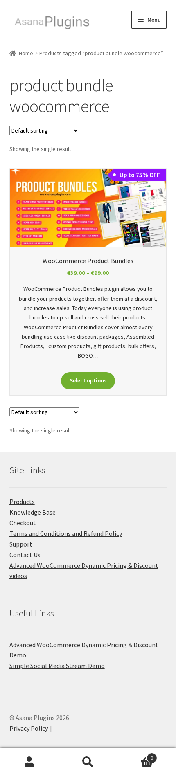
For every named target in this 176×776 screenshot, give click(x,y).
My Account (29, 762)
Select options (88, 380)
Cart (135, 755)
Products (22, 501)
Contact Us (25, 555)
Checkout (22, 523)
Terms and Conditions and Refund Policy (65, 533)
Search (88, 762)
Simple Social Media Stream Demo (57, 665)
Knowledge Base (32, 512)
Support (20, 544)
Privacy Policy (28, 728)
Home (26, 53)
